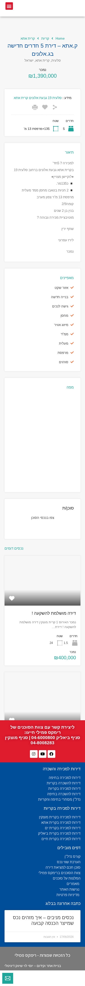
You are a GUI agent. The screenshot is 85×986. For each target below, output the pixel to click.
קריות (45, 38)
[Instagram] (34, 754)
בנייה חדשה (59, 297)
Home (60, 38)
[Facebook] (51, 754)
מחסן (64, 315)
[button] (9, 6)
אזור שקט (61, 288)
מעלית (63, 343)
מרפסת (63, 353)
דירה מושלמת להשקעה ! (54, 613)
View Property (43, 595)
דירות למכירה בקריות (62, 808)
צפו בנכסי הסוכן (42, 518)
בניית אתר (53, 966)
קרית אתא (28, 38)
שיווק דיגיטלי (14, 966)
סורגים (63, 362)
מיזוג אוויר (61, 325)
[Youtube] (42, 754)
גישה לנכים (60, 306)
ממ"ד (64, 334)
